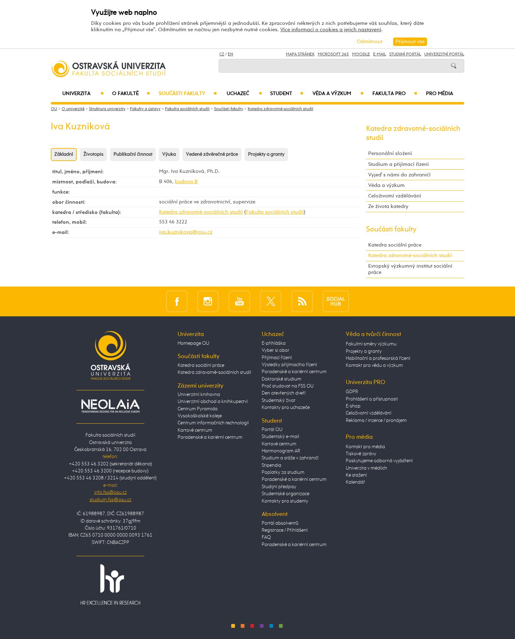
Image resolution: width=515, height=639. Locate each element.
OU (54, 109)
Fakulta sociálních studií (187, 109)
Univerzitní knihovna (199, 394)
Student (286, 93)
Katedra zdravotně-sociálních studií (280, 109)
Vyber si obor (275, 350)
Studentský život (278, 400)
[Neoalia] (110, 405)
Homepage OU (193, 343)
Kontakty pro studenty (285, 501)
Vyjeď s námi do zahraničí (399, 174)
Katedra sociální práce (394, 245)
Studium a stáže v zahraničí (290, 458)
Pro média (439, 93)
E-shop (353, 406)
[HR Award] (110, 584)
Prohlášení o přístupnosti (372, 399)
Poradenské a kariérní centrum (210, 437)
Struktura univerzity (107, 109)
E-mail (379, 54)
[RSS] (302, 301)
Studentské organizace (285, 493)
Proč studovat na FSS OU (288, 386)
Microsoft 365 (333, 54)
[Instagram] (208, 301)
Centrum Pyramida (198, 408)
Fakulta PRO (394, 93)
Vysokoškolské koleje (200, 415)
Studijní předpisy (279, 486)
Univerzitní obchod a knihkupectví (213, 401)
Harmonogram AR (281, 451)
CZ (221, 54)
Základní (63, 154)
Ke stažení (356, 475)
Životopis (93, 154)
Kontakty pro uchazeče (286, 407)
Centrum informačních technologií (213, 423)
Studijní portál (405, 54)
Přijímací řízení (277, 357)
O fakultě (131, 93)
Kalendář (355, 482)
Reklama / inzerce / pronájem (376, 420)
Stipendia (271, 465)
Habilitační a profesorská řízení (378, 358)
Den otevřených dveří (283, 393)
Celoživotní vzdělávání (394, 196)
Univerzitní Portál (444, 54)
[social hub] (336, 301)
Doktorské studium (281, 379)
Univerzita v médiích (366, 468)
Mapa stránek (300, 54)
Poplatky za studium (283, 472)
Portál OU (272, 429)
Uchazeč (244, 93)
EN (230, 54)
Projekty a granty (266, 154)
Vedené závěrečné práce (212, 154)
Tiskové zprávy (361, 453)
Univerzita (82, 93)
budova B (186, 181)
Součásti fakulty (188, 93)
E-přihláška (274, 343)
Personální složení (390, 153)
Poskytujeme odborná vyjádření (379, 460)
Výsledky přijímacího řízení (289, 364)
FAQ (266, 537)
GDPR (352, 391)
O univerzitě (73, 109)
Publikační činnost (133, 154)
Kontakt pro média (365, 446)
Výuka (169, 154)
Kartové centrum (195, 430)
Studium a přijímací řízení (398, 164)
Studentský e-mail (280, 436)
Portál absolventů (280, 523)
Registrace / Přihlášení (285, 530)
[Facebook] (176, 301)
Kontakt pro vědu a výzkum (374, 365)
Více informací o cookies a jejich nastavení (330, 29)
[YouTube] (239, 301)
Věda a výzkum (338, 93)
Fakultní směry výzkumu (371, 344)
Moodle (361, 54)
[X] (270, 301)
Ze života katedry (388, 206)
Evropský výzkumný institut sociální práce (410, 269)
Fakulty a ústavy (145, 109)
